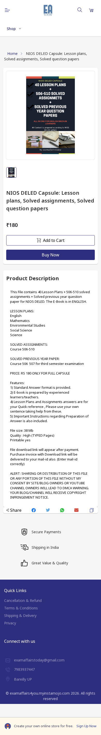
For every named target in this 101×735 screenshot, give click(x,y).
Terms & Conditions (21, 608)
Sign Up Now (86, 726)
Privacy (10, 623)
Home (12, 53)
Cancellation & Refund (23, 600)
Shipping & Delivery (20, 615)
